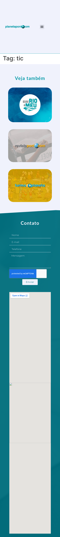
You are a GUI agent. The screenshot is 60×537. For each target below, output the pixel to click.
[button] (42, 26)
